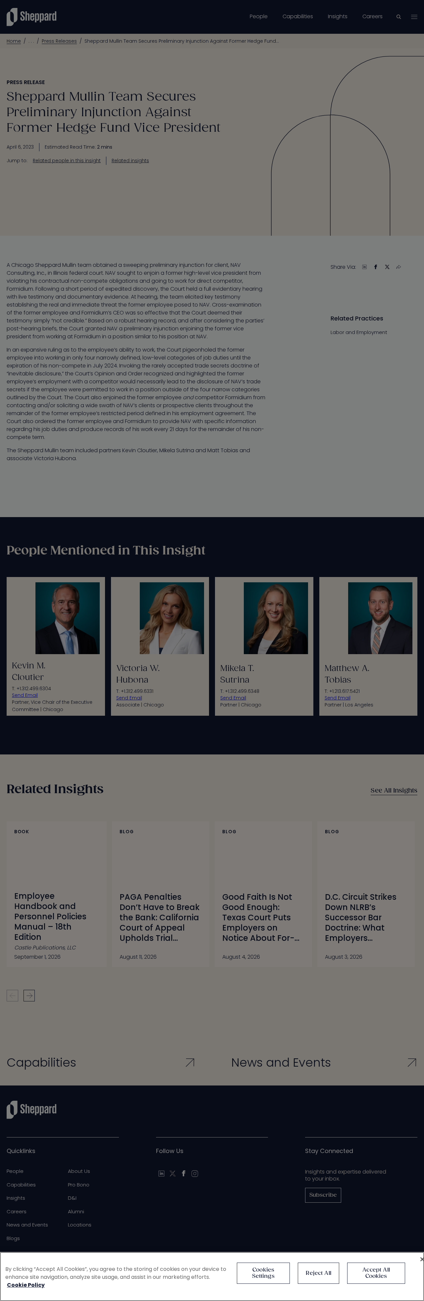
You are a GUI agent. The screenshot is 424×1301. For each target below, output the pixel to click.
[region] (212, 1276)
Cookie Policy (26, 1285)
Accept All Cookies (376, 1273)
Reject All (318, 1273)
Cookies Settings (263, 1273)
